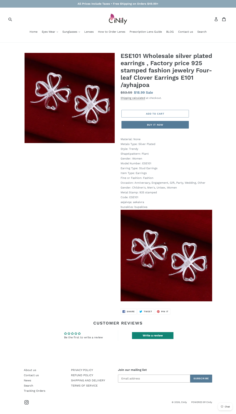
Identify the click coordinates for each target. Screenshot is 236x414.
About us (30, 370)
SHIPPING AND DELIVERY (88, 380)
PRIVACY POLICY (82, 370)
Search (28, 385)
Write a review (153, 335)
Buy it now (155, 124)
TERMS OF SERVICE (84, 385)
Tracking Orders (34, 390)
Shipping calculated (133, 98)
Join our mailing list (132, 369)
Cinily (184, 402)
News (27, 380)
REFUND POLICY (82, 375)
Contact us (31, 375)
